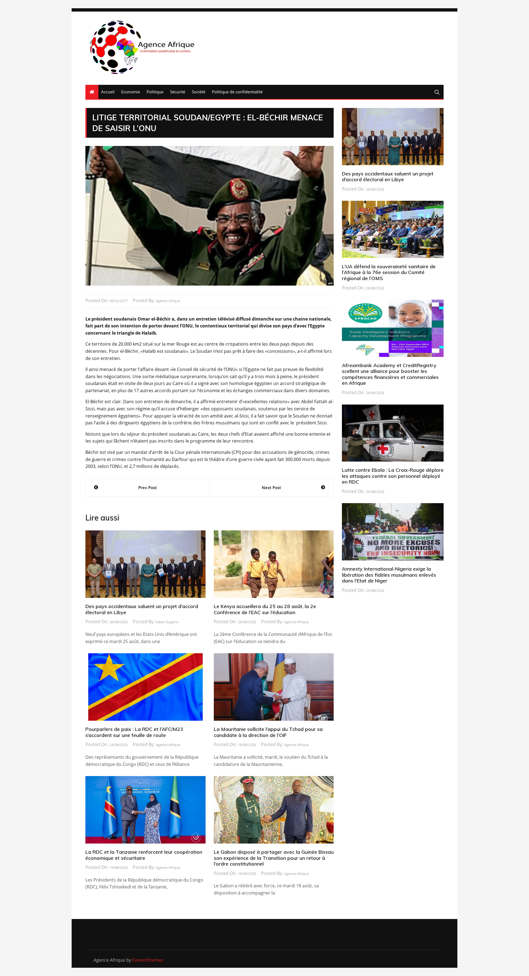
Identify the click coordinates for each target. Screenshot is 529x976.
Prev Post (147, 487)
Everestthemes (147, 960)
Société (198, 91)
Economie (130, 91)
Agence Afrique (168, 300)
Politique (155, 91)
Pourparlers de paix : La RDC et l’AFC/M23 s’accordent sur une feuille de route (134, 732)
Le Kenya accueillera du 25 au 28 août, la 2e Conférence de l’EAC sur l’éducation (265, 609)
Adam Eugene (167, 621)
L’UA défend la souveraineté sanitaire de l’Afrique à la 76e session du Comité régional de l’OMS (389, 272)
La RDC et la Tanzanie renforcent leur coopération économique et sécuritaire (143, 855)
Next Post (271, 487)
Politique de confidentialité (237, 91)
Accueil (108, 91)
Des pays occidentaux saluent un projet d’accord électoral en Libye (141, 609)
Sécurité (177, 91)
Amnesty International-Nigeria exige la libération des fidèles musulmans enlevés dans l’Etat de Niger (389, 575)
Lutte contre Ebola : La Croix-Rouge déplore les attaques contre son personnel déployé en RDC (393, 476)
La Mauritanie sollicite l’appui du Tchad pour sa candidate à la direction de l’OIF (268, 732)
